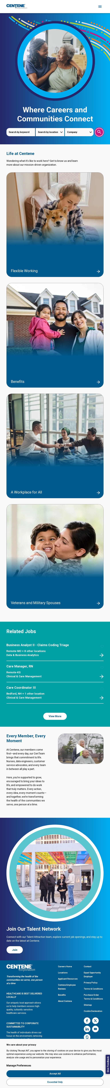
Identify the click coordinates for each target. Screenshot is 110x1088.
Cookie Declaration (93, 1011)
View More (55, 716)
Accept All (55, 1073)
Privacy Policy (90, 983)
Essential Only (55, 1082)
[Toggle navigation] (100, 6)
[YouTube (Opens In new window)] (95, 1029)
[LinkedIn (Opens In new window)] (87, 1029)
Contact (87, 966)
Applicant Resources (68, 979)
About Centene (65, 1001)
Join (14, 949)
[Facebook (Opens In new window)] (87, 1020)
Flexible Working (24, 271)
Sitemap (88, 1005)
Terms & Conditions (93, 989)
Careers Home (65, 966)
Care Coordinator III (21, 688)
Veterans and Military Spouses (35, 603)
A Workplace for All (26, 492)
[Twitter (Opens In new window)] (95, 1020)
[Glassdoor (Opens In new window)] (87, 1037)
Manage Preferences (18, 1065)
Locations (63, 973)
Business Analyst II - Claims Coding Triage (37, 645)
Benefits (17, 381)
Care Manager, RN (19, 666)
